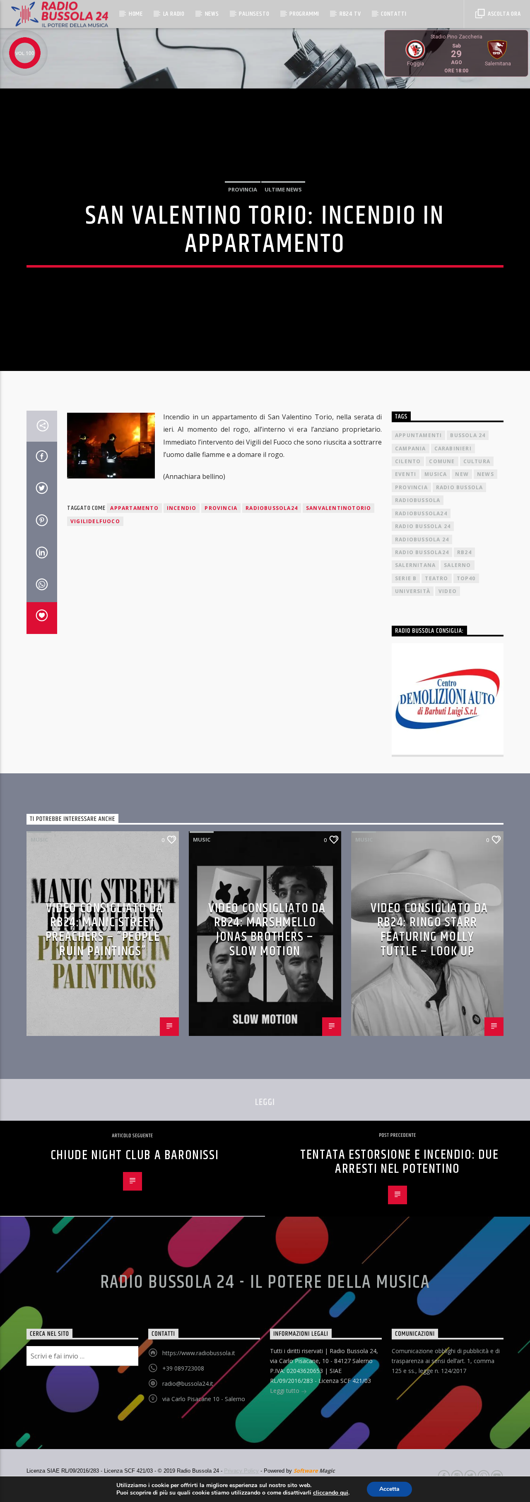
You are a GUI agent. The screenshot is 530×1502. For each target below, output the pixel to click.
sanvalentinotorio (338, 508)
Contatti (393, 14)
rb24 (464, 552)
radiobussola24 (272, 508)
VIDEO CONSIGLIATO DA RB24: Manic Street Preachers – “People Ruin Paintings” (105, 929)
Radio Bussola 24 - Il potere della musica (265, 1282)
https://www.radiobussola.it (198, 1353)
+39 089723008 (183, 1368)
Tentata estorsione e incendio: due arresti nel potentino (399, 1162)
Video (447, 591)
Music (39, 839)
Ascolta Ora (503, 14)
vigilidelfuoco (95, 521)
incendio (182, 508)
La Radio (174, 14)
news (485, 474)
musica (435, 474)
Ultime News (283, 189)
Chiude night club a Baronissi (135, 1155)
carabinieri (453, 448)
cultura (476, 461)
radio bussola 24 (422, 526)
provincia (221, 508)
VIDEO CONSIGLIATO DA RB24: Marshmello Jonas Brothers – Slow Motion (267, 929)
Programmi (304, 14)
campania (410, 448)
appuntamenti (418, 435)
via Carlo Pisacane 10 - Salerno (203, 1399)
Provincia (242, 189)
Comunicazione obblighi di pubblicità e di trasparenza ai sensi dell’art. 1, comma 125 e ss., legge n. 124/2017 (446, 1361)
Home (136, 14)
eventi (405, 474)
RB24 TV (350, 14)
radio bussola (459, 487)
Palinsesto (254, 14)
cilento (408, 461)
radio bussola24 (422, 552)
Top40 (466, 578)
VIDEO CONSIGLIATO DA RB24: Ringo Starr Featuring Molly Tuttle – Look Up (429, 929)
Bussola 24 (467, 435)
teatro (436, 578)
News (212, 14)
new (462, 474)
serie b (406, 578)
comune (442, 461)
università (412, 591)
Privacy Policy (241, 1471)
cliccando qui (330, 1493)
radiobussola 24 (422, 539)
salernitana (415, 565)
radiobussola (417, 500)
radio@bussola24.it (187, 1383)
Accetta (389, 1489)
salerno (457, 565)
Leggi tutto (285, 1390)
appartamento (134, 508)
